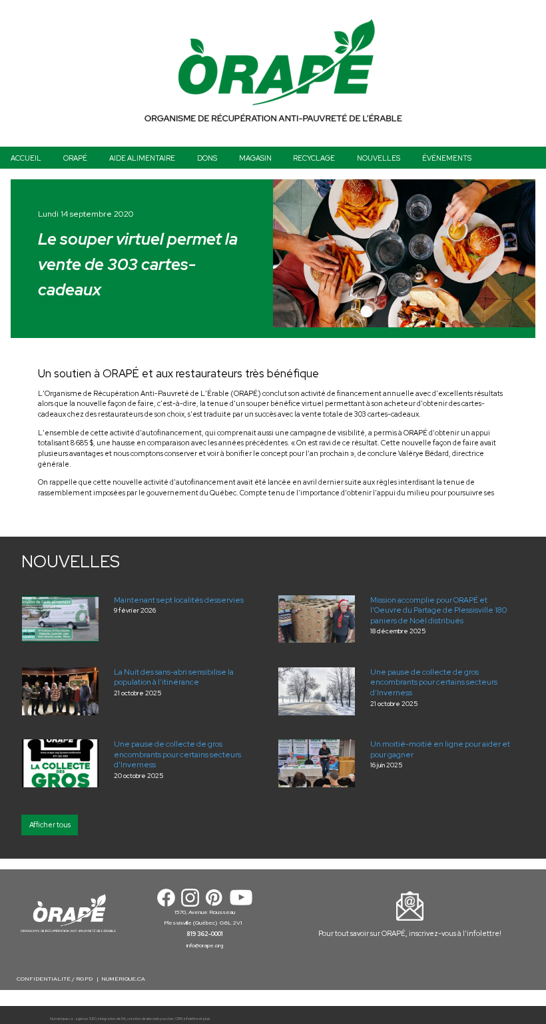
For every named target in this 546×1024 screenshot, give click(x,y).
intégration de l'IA (112, 1019)
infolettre (191, 1019)
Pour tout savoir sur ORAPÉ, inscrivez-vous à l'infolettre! (409, 933)
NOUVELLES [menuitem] (378, 158)
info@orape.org (204, 945)
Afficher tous (50, 824)
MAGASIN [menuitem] (255, 158)
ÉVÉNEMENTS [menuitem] (446, 158)
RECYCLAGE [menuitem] (314, 158)
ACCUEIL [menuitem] (26, 158)
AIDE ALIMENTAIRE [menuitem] (142, 158)
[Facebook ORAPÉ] (166, 896)
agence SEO (86, 1019)
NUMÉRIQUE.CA (123, 979)
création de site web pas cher (150, 1019)
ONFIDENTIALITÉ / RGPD (57, 979)
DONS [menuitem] (207, 158)
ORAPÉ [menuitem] (75, 158)
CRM (178, 1019)
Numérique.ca (61, 1019)
